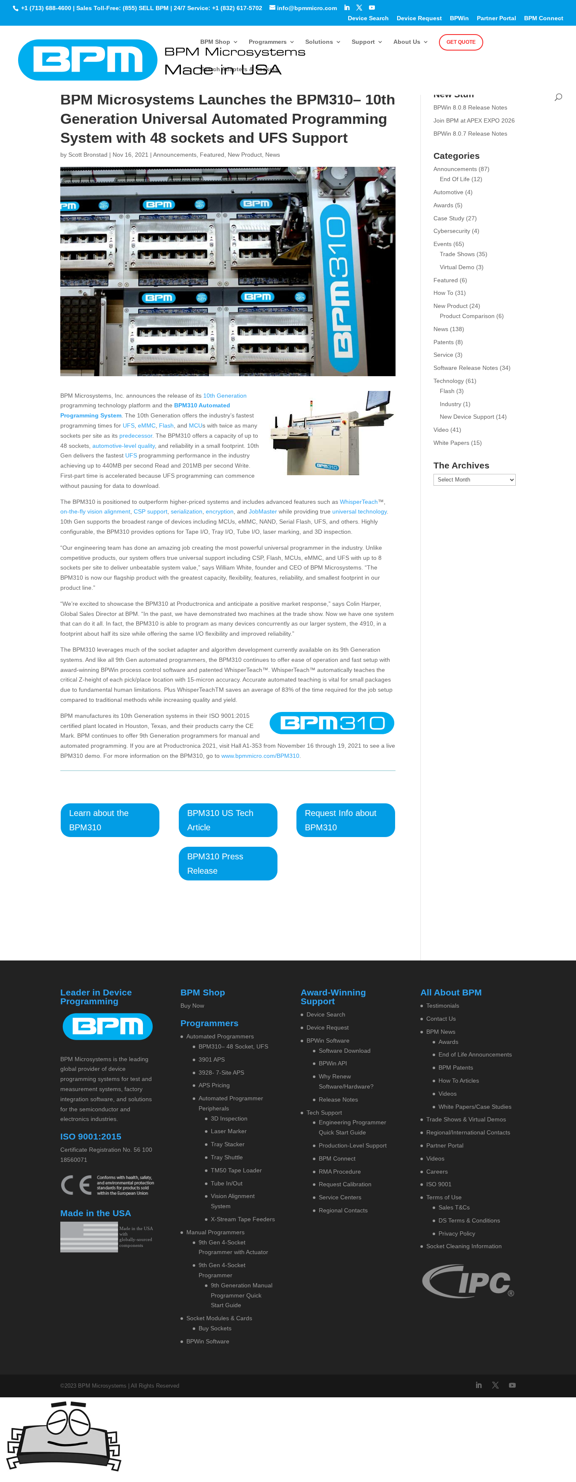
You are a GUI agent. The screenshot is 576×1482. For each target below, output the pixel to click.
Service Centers (340, 1197)
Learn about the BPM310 (99, 820)
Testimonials (442, 1005)
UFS (129, 425)
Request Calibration (345, 1184)
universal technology (359, 511)
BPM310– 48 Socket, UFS (233, 1046)
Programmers (268, 42)
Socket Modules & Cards (219, 1318)
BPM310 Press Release (215, 863)
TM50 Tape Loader (236, 1170)
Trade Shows (457, 254)
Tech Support (324, 1112)
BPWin (459, 18)
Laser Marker (229, 1131)
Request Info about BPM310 (341, 820)
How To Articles (459, 1080)
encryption (220, 511)
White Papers (451, 442)
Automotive (448, 192)
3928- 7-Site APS (221, 1072)
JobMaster (263, 511)
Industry (450, 404)
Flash (166, 425)
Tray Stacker (228, 1144)
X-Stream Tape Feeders (243, 1219)
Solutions (319, 42)
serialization (186, 511)
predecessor (135, 435)
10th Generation (225, 395)
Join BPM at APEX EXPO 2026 (474, 120)
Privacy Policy (457, 1233)
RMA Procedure (340, 1171)
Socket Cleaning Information (464, 1246)
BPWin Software (207, 1341)
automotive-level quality (123, 445)
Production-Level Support (353, 1145)
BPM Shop (215, 42)
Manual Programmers (215, 1232)
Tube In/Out (226, 1183)
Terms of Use (444, 1197)
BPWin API (333, 1063)
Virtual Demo (457, 267)
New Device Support (467, 416)
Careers (437, 1171)
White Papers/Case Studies (475, 1106)
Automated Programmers (220, 1036)
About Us (406, 42)
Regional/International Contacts (468, 1132)
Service (443, 354)
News (272, 154)
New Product (245, 154)
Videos (448, 1093)
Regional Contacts (343, 1210)
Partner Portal (496, 18)
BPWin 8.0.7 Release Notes (470, 133)
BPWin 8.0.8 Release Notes (470, 107)
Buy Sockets (215, 1328)
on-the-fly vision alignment (95, 511)
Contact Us (441, 1018)
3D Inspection (229, 1118)
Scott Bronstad (88, 154)
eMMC (147, 425)
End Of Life (455, 179)
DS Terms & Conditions (469, 1220)
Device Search (368, 18)
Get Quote (461, 42)
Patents (443, 342)
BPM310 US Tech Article (220, 820)
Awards (443, 205)
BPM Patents (456, 1067)
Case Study (448, 218)
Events (442, 244)
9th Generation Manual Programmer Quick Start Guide (241, 1295)
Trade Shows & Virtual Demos (466, 1119)
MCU (195, 425)
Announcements (174, 154)
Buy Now (192, 1005)
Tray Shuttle (227, 1157)
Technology (448, 380)
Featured (212, 154)
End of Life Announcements (475, 1054)
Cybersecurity (451, 230)
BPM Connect (543, 18)
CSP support (150, 511)
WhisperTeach (359, 501)
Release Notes (338, 1099)
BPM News (440, 1031)
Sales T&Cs (454, 1207)
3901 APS (212, 1059)
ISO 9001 (439, 1184)
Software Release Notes (465, 367)
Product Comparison (467, 316)
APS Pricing (214, 1085)
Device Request (419, 18)
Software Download (345, 1050)
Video (441, 429)
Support (363, 42)
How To (443, 292)
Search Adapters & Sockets (239, 69)
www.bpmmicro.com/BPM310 (259, 755)
